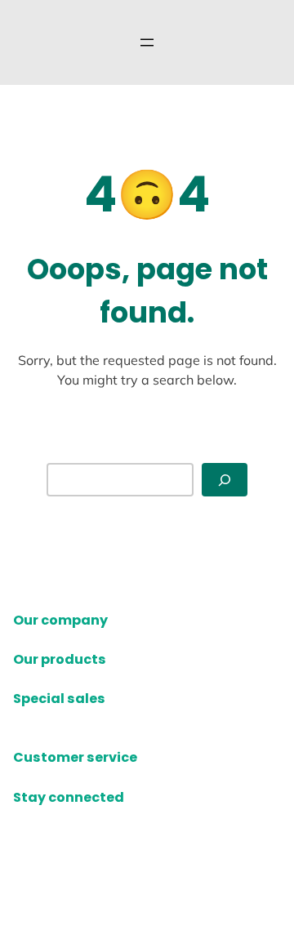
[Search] (224, 479)
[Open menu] (147, 42)
